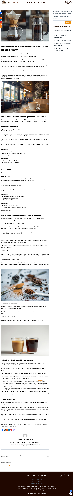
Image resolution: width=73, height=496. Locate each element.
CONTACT (43, 2)
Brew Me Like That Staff (25, 439)
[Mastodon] (14, 430)
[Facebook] (65, 2)
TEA (38, 475)
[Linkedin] (9, 430)
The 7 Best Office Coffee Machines (62, 40)
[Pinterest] (70, 2)
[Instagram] (68, 2)
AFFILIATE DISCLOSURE (36, 483)
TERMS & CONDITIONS (36, 479)
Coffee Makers (8, 43)
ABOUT (28, 2)
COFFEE (34, 475)
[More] (1, 27)
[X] (5, 430)
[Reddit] (7, 430)
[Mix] (1, 24)
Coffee (3, 43)
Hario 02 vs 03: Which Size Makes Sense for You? (38, 454)
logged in (10, 465)
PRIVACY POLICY (36, 481)
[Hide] (0, 29)
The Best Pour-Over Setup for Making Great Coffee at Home (12, 454)
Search (68, 22)
